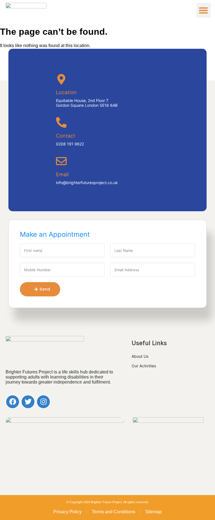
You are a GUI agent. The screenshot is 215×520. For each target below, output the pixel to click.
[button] (203, 10)
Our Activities (144, 365)
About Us (140, 356)
